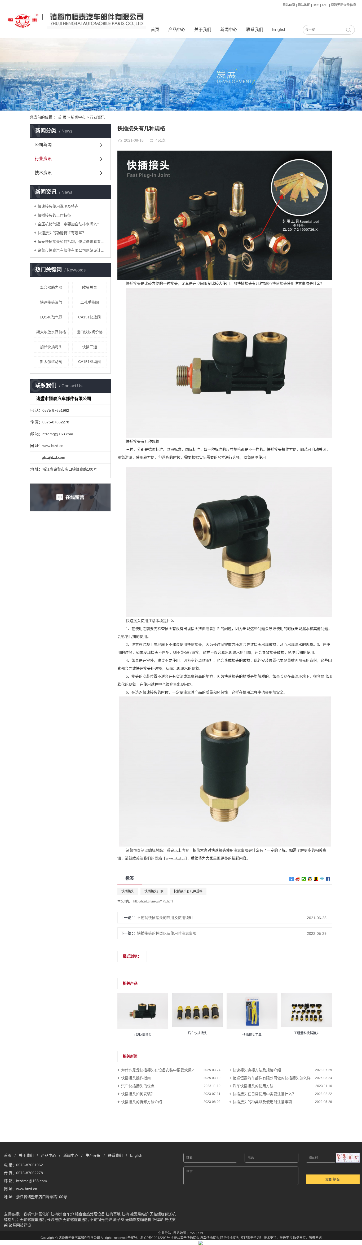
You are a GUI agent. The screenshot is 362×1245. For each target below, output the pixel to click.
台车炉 (68, 1214)
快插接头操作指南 (136, 1078)
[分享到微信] (304, 879)
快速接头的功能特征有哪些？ (62, 233)
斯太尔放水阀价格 (51, 332)
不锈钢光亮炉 (101, 1219)
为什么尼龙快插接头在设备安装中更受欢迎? (157, 1070)
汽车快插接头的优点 (137, 1086)
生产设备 (93, 1155)
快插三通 (89, 347)
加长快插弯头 (51, 347)
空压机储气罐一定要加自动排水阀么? (68, 224)
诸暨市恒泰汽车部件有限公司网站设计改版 (72, 250)
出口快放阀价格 (90, 332)
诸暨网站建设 (20, 1225)
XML (325, 5)
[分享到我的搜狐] (316, 879)
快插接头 (127, 891)
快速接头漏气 (51, 302)
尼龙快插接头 (229, 1238)
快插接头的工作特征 (54, 215)
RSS (316, 5)
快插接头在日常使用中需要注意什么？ (264, 1094)
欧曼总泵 (89, 287)
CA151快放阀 (89, 317)
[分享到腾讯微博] (322, 879)
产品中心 (176, 29)
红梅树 (56, 1214)
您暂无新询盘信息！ (345, 5)
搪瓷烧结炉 (139, 1214)
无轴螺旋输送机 (163, 1214)
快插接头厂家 (154, 891)
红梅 (125, 1214)
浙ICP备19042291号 (155, 1238)
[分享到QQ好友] (310, 879)
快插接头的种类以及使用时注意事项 (166, 933)
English (279, 29)
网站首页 (288, 5)
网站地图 (304, 5)
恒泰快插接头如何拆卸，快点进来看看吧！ (72, 241)
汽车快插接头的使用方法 (253, 1086)
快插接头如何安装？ (137, 1094)
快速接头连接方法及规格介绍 (257, 1070)
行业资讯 (97, 117)
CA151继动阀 (89, 362)
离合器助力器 (51, 287)
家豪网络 (315, 1238)
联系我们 (254, 29)
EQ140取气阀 (51, 317)
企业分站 (164, 1233)
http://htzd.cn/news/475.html (153, 901)
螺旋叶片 (11, 1219)
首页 (155, 29)
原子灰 (118, 1219)
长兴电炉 (54, 1219)
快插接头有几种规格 (188, 891)
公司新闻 (43, 144)
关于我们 (202, 29)
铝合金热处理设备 (90, 1214)
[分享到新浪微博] (297, 879)
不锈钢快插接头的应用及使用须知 (165, 917)
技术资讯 (43, 172)
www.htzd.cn (52, 446)
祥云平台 (286, 1238)
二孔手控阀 (89, 302)
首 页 (62, 117)
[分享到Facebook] (328, 879)
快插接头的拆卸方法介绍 (141, 1102)
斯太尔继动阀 (51, 362)
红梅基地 (113, 1214)
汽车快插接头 (209, 1238)
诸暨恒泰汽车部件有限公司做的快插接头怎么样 (272, 1078)
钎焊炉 (158, 1219)
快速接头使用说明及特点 (58, 206)
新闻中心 (228, 29)
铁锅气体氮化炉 (37, 1214)
